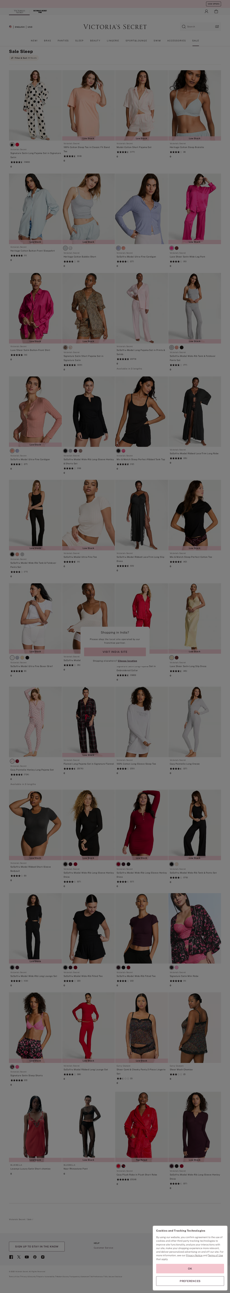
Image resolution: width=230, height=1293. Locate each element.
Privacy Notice (194, 1255)
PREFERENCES (190, 1281)
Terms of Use (215, 1255)
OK (190, 1268)
